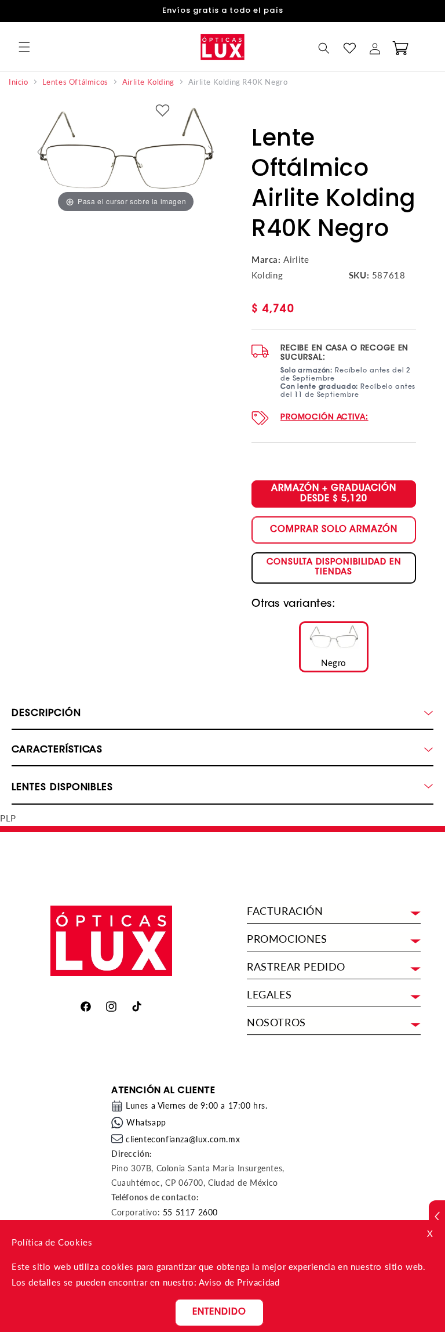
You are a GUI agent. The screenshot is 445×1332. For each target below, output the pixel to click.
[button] (24, 47)
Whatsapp (146, 1122)
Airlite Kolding (148, 82)
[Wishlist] (349, 48)
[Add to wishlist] (162, 111)
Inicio (18, 82)
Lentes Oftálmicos (75, 82)
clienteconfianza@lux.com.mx (183, 1139)
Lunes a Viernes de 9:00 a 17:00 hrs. (197, 1105)
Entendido (219, 1312)
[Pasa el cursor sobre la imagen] (125, 156)
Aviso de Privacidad (239, 1282)
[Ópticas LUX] (222, 47)
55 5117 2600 (190, 1212)
